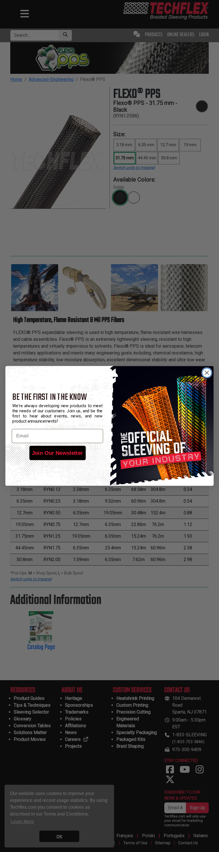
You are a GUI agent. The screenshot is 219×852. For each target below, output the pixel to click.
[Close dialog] (207, 373)
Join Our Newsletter (57, 453)
